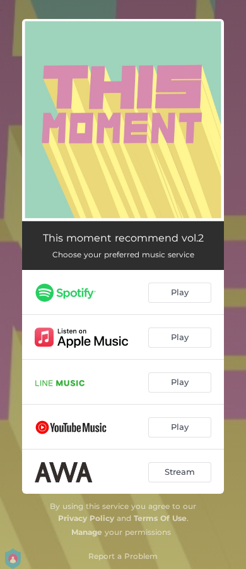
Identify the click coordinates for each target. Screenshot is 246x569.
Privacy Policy (86, 518)
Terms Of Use (160, 518)
